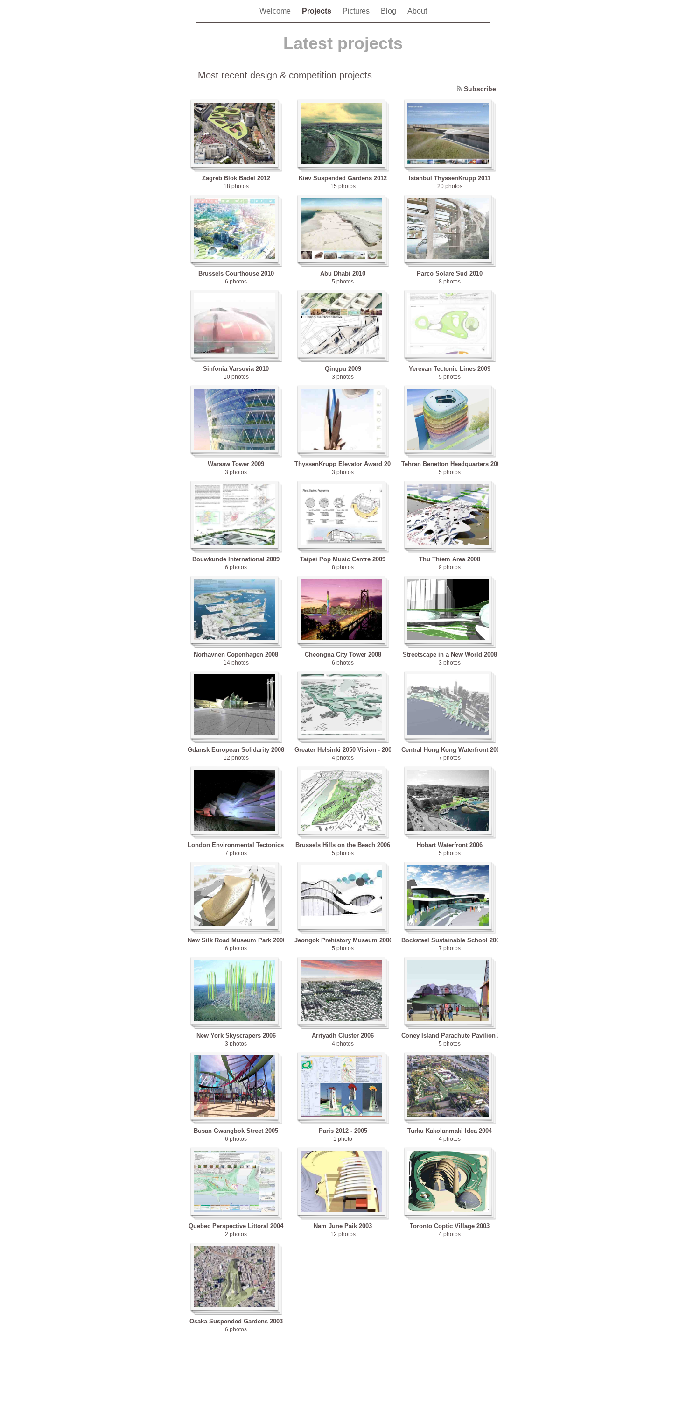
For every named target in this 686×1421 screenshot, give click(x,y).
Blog (389, 11)
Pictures (357, 11)
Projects (317, 11)
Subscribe (480, 88)
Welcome (276, 11)
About (417, 11)
